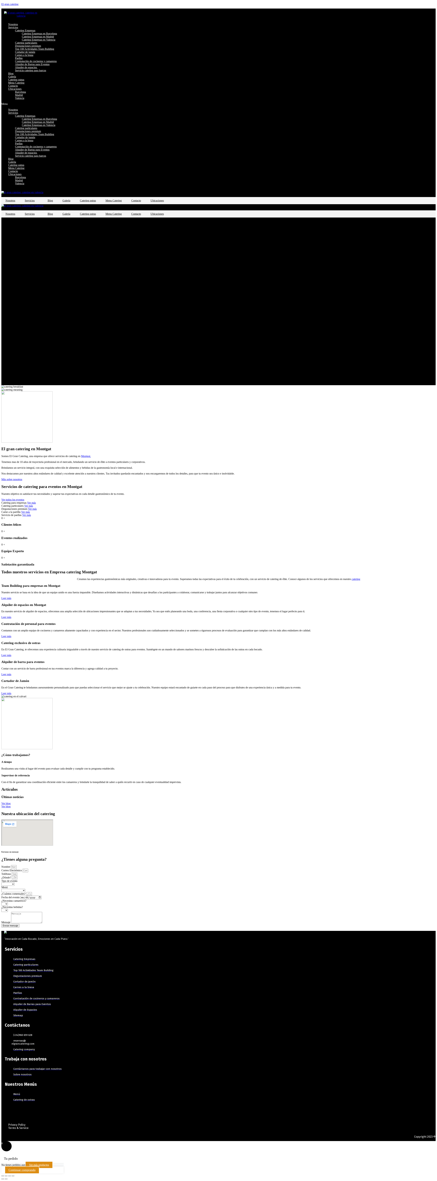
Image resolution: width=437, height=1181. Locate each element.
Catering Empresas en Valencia (38, 39)
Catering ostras (16, 79)
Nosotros (13, 24)
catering (356, 579)
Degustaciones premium (28, 45)
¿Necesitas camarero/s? (13, 900)
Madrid (19, 95)
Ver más (31, 502)
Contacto (13, 85)
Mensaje (6, 922)
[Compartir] (6, 1175)
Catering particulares (26, 42)
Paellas (19, 58)
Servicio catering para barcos (30, 70)
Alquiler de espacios (26, 67)
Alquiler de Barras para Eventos (32, 64)
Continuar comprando (22, 1170)
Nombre (6, 866)
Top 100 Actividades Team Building (34, 48)
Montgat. (86, 456)
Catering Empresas (25, 30)
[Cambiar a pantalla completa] (9, 1175)
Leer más (6, 598)
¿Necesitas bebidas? (12, 907)
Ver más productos (39, 1164)
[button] (164, 104)
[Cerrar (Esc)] (2, 1175)
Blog (10, 73)
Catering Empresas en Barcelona (39, 33)
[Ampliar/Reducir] (13, 1175)
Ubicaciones (15, 88)
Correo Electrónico (12, 870)
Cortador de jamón (25, 52)
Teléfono (6, 873)
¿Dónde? (6, 877)
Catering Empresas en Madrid (38, 36)
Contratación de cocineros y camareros (36, 61)
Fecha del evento (10, 897)
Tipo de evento (9, 880)
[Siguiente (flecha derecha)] (6, 1178)
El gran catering (9, 4)
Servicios (13, 27)
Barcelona (20, 91)
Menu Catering (16, 82)
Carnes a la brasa (24, 55)
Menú (4, 887)
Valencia (19, 98)
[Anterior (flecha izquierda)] (2, 1178)
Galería (12, 76)
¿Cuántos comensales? (13, 893)
